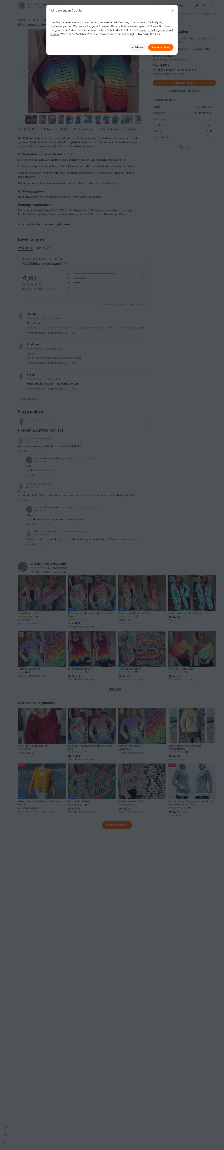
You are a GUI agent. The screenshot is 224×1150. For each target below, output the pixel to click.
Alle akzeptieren (161, 47)
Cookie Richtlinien (160, 26)
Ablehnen (137, 47)
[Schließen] (172, 10)
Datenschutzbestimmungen (127, 26)
